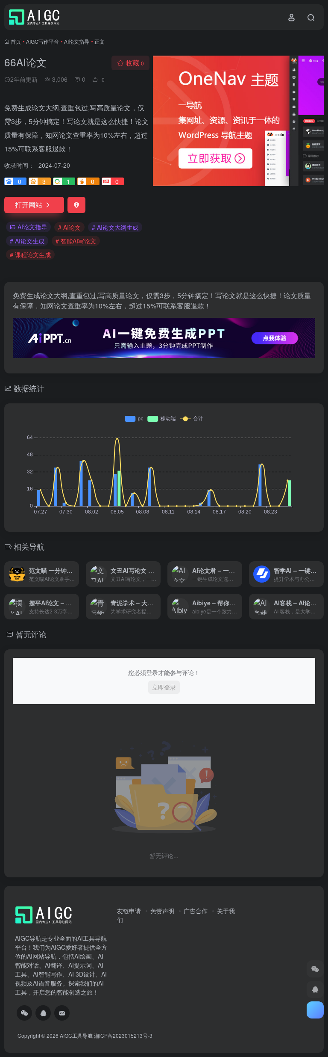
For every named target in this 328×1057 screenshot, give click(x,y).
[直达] (74, 574)
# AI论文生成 (27, 241)
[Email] (62, 1013)
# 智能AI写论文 (76, 241)
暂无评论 (31, 634)
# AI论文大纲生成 (115, 227)
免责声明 (162, 910)
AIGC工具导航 (76, 1035)
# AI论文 (69, 227)
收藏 (135, 63)
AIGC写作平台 (42, 41)
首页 (16, 41)
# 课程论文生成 (30, 254)
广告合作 (196, 910)
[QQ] (43, 1013)
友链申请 (129, 910)
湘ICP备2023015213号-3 (123, 1035)
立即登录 (164, 687)
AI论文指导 (76, 41)
